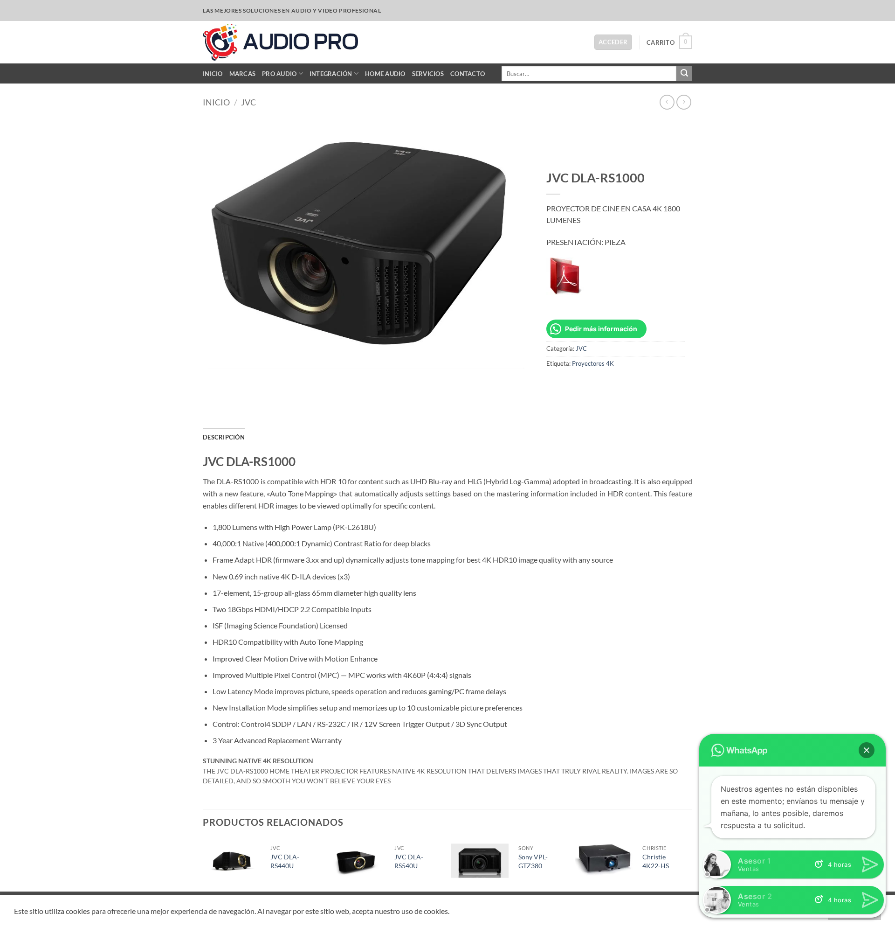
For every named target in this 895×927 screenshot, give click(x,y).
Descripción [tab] (224, 437)
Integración (331, 73)
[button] (613, 42)
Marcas (242, 73)
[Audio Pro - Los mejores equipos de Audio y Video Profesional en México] (280, 42)
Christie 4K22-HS (655, 861)
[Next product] (667, 102)
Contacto (467, 73)
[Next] (689, 864)
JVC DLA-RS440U (284, 861)
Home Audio (385, 73)
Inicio (213, 73)
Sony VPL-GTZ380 (533, 861)
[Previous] (203, 864)
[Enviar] (684, 74)
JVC (248, 102)
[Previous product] (683, 102)
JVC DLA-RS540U (408, 861)
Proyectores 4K (593, 363)
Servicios (428, 73)
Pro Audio (279, 73)
